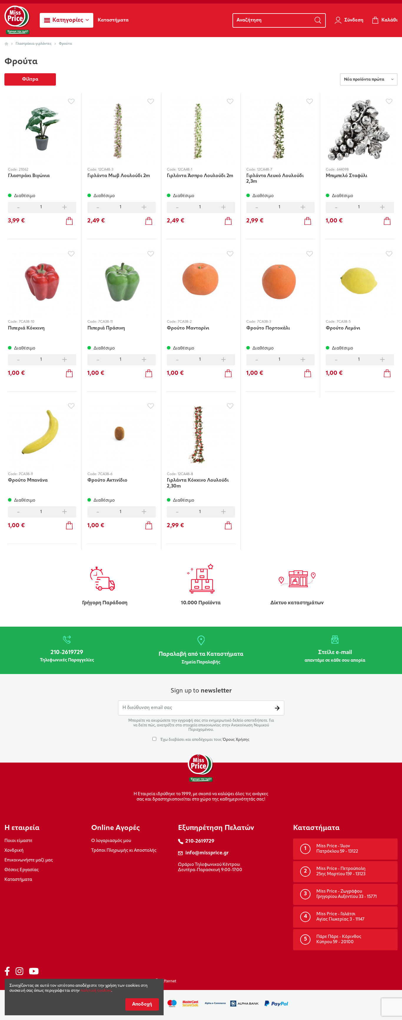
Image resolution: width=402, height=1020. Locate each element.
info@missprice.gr (207, 853)
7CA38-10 (26, 322)
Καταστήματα (18, 880)
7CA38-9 (26, 474)
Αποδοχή (142, 1004)
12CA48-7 (264, 170)
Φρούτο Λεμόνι (343, 328)
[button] (66, 20)
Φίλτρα (30, 79)
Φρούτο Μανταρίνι (188, 328)
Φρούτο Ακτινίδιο (107, 480)
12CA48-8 (185, 474)
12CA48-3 (105, 170)
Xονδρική (14, 850)
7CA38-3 (264, 322)
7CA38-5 (344, 322)
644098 (343, 170)
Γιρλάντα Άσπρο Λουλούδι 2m (200, 176)
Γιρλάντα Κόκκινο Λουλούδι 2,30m (198, 483)
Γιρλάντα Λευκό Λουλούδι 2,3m (275, 179)
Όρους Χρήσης (236, 740)
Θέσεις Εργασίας (21, 870)
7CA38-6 (105, 474)
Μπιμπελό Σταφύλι (346, 176)
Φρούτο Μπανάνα (28, 480)
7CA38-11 (105, 322)
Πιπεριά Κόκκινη (26, 328)
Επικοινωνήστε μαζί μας (28, 860)
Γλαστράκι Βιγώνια (29, 176)
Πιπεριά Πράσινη (106, 328)
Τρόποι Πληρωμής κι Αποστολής (124, 850)
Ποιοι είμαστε (18, 841)
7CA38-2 (185, 322)
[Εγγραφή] (277, 708)
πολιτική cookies (96, 991)
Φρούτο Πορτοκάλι (268, 328)
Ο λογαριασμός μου (111, 841)
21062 (23, 170)
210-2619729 (199, 841)
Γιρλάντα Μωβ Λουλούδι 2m (118, 176)
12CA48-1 (185, 170)
